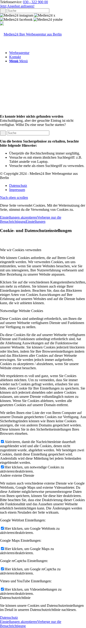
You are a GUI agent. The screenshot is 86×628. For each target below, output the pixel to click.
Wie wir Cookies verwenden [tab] (20, 250)
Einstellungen (35, 221)
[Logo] (31, 34)
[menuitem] (47, 53)
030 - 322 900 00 (35, 2)
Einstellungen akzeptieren (18, 217)
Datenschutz (9, 617)
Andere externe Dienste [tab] (17, 475)
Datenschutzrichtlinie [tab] (15, 598)
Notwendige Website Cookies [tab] (21, 311)
